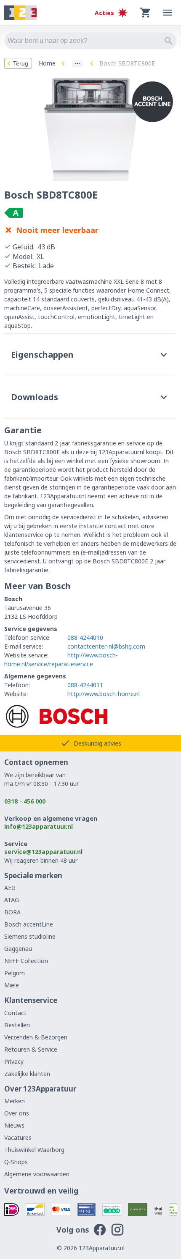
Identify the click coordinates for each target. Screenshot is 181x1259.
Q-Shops (16, 1162)
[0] (145, 12)
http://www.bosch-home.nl (103, 694)
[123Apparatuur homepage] (20, 12)
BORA (12, 912)
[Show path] (77, 63)
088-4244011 (85, 685)
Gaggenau (18, 949)
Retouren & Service (30, 1049)
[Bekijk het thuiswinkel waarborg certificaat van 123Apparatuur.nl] (158, 1209)
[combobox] (90, 40)
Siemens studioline (30, 936)
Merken (14, 1101)
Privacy (14, 1061)
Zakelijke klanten (27, 1074)
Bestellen (17, 1025)
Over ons (16, 1113)
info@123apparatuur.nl (38, 826)
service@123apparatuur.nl (43, 852)
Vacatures (18, 1137)
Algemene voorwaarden (36, 1174)
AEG (10, 888)
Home (47, 63)
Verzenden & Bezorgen (35, 1037)
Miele (11, 985)
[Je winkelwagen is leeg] (145, 12)
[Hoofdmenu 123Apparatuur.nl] (167, 12)
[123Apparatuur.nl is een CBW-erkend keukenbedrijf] (173, 1209)
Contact (15, 1013)
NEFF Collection (26, 961)
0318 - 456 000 (24, 801)
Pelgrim (14, 973)
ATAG (11, 900)
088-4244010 (85, 637)
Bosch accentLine (28, 924)
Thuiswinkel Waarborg (34, 1150)
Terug (20, 63)
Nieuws (14, 1125)
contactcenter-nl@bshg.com (106, 646)
